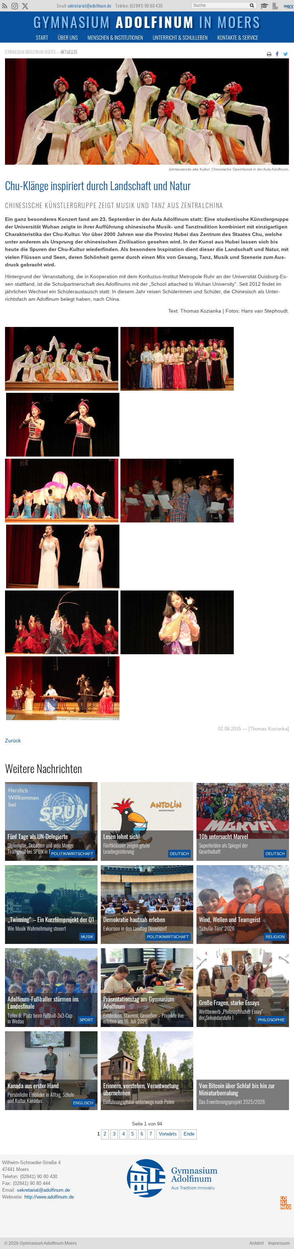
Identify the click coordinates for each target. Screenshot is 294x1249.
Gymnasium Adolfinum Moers (30, 52)
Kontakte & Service (237, 37)
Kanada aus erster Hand (33, 1085)
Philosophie (271, 1020)
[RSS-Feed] (4, 5)
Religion (275, 937)
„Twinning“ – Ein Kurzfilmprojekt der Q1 (51, 919)
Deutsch (179, 854)
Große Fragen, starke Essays (229, 1002)
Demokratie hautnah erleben (134, 919)
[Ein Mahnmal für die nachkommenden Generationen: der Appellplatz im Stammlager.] (147, 1070)
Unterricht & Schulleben (180, 37)
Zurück (13, 740)
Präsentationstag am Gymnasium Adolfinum (138, 1002)
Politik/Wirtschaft (72, 854)
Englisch (83, 1103)
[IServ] (288, 5)
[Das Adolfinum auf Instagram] (15, 6)
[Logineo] (276, 5)
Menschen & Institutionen (115, 37)
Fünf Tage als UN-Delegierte (38, 836)
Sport (86, 1020)
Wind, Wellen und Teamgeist (229, 919)
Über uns (68, 37)
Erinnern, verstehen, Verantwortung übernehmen (141, 1089)
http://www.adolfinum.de (49, 1197)
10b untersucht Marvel (223, 836)
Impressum (279, 1243)
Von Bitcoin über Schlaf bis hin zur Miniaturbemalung (237, 1089)
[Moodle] (264, 5)
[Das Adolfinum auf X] (24, 6)
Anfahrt (257, 1243)
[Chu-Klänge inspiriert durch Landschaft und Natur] (147, 163)
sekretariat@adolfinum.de (89, 6)
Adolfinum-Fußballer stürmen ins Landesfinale (43, 1002)
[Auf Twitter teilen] (285, 53)
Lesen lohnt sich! (121, 836)
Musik (87, 937)
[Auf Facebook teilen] (277, 53)
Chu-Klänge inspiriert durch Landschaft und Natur (98, 185)
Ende (189, 1134)
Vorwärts (168, 1134)
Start (42, 37)
